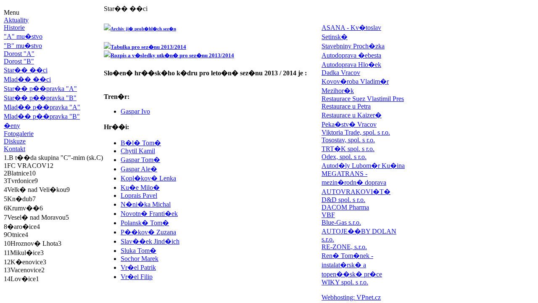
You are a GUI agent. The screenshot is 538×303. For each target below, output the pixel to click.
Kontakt (14, 148)
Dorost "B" (19, 61)
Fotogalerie (19, 133)
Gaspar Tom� (140, 159)
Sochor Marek (139, 258)
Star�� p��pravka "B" (40, 97)
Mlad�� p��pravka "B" (42, 116)
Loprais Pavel (139, 195)
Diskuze (15, 141)
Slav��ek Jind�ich (150, 241)
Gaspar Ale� (139, 169)
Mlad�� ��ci (27, 79)
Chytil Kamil (138, 150)
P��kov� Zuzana (148, 232)
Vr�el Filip (137, 276)
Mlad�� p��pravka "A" (42, 107)
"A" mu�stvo (23, 36)
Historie (14, 27)
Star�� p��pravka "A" (40, 88)
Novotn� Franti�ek (149, 213)
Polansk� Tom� (145, 222)
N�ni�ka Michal (146, 204)
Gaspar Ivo (135, 111)
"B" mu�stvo (23, 45)
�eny (12, 125)
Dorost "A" (19, 53)
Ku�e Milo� (140, 187)
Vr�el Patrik (138, 267)
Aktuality (16, 20)
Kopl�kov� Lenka (148, 178)
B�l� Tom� (141, 142)
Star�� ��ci (25, 70)
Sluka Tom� (138, 250)
